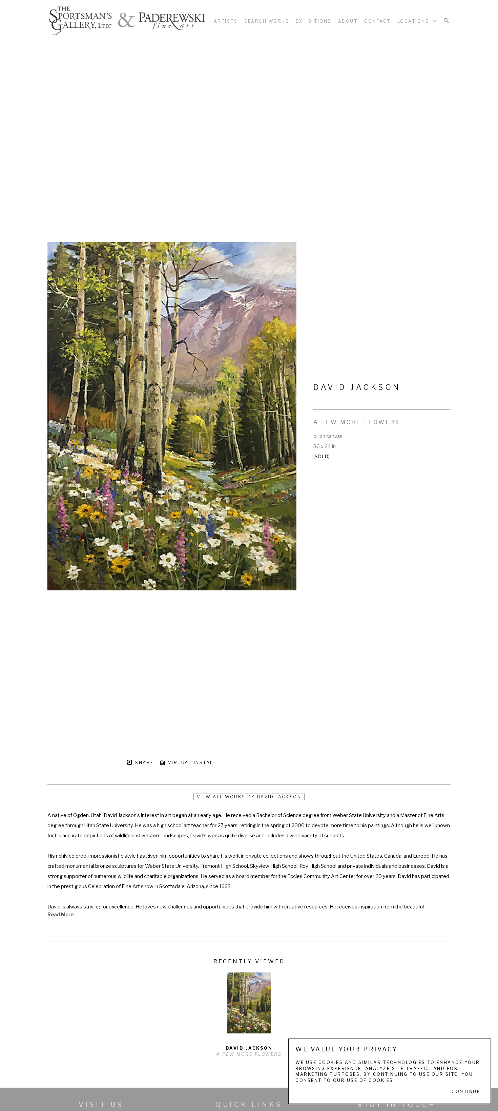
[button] (417, 21)
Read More (60, 914)
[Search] (446, 20)
